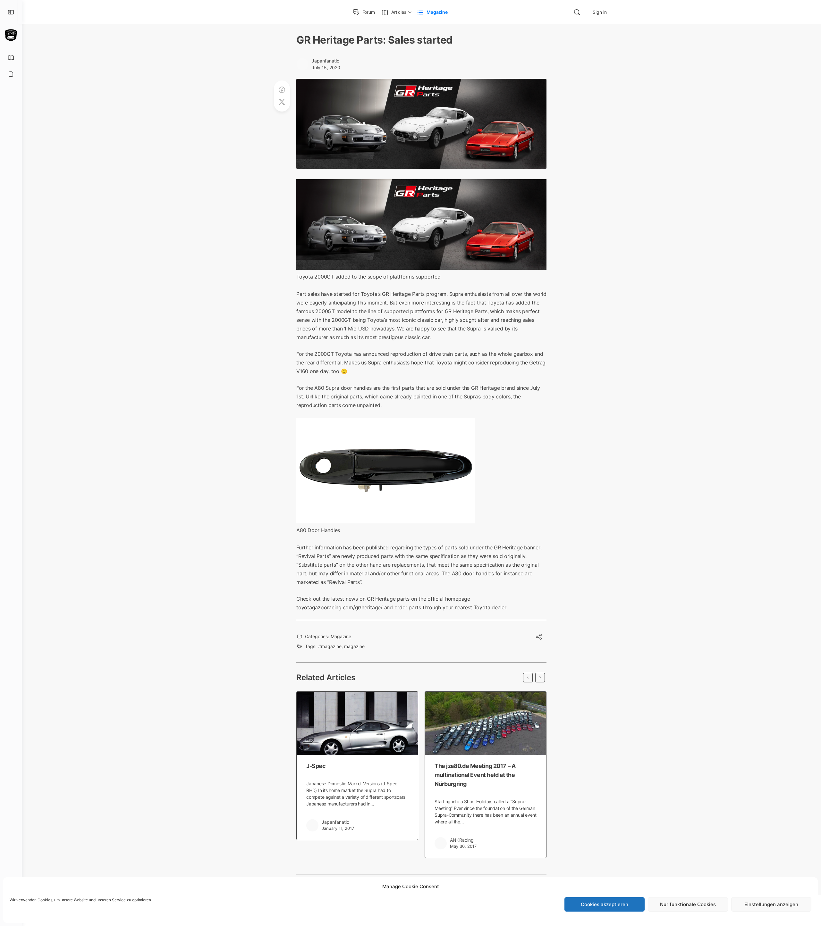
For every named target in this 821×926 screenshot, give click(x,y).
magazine (354, 646)
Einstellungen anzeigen (771, 904)
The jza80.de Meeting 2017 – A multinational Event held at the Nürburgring (475, 775)
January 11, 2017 (338, 828)
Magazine (341, 636)
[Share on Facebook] (282, 90)
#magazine (330, 646)
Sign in (600, 12)
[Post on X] (282, 102)
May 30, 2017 (463, 846)
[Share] (539, 637)
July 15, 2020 (326, 67)
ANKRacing (462, 840)
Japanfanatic (325, 60)
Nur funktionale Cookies (688, 904)
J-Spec (316, 766)
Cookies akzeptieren (604, 904)
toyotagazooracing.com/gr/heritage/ (339, 607)
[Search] (577, 12)
